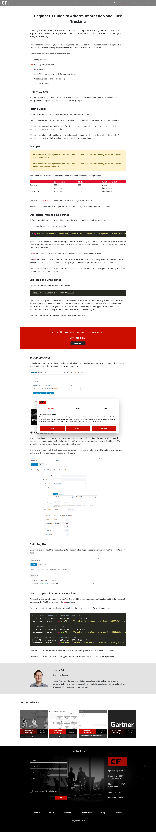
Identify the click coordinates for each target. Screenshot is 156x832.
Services (100, 3)
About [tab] (105, 408)
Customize (77, 428)
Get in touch (78, 343)
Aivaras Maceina (45, 200)
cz (148, 3)
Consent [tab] (51, 408)
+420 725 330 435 (115, 792)
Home (76, 3)
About (88, 3)
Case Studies (112, 3)
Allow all (104, 428)
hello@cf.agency (115, 797)
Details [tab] (78, 408)
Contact (136, 3)
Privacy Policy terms (52, 791)
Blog (124, 3)
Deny (52, 428)
